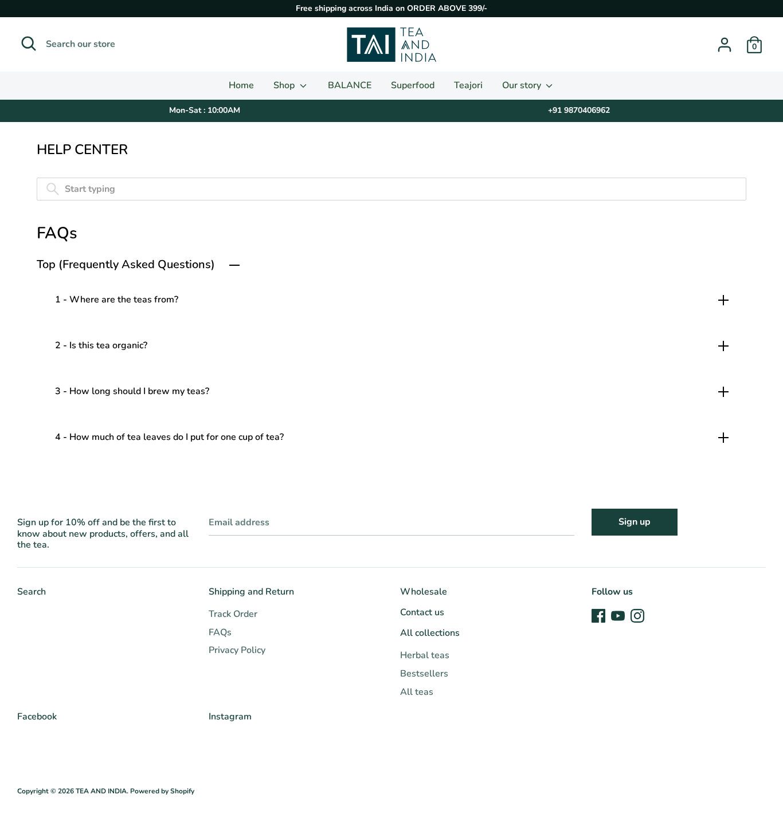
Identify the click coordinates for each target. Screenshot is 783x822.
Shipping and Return (251, 591)
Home (241, 85)
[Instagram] (637, 615)
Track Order (233, 614)
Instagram (230, 716)
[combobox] (391, 189)
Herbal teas (424, 655)
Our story (522, 85)
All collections (430, 633)
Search (31, 591)
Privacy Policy (237, 650)
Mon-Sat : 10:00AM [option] (204, 110)
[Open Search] (28, 43)
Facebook (37, 716)
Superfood (412, 85)
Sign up (634, 522)
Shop (285, 85)
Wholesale (423, 591)
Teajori (468, 85)
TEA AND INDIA (101, 791)
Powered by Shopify (162, 791)
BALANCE (349, 85)
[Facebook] (598, 615)
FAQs (220, 632)
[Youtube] (618, 615)
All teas (416, 692)
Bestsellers (424, 673)
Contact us (422, 612)
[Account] (724, 40)
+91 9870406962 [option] (579, 110)
